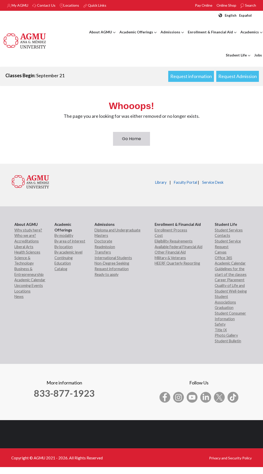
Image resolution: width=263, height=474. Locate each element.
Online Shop (226, 5)
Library (160, 182)
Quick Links (96, 5)
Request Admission (237, 76)
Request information (191, 76)
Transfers (103, 252)
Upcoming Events (28, 285)
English (231, 15)
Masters (101, 235)
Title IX (221, 330)
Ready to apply (106, 274)
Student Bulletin (228, 341)
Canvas (221, 252)
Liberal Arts (23, 247)
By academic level (68, 252)
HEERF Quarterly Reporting (177, 263)
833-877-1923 (64, 393)
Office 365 (223, 258)
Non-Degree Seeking (112, 263)
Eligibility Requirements (174, 241)
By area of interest (69, 241)
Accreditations (26, 241)
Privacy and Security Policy (230, 458)
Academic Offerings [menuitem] (138, 37)
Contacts (222, 235)
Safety (220, 324)
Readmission (105, 247)
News (19, 296)
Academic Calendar (29, 280)
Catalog (60, 269)
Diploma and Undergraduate (117, 230)
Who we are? (25, 235)
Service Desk (212, 182)
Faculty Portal (185, 182)
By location (63, 247)
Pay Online (203, 5)
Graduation (224, 307)
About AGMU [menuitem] (102, 37)
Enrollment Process (171, 230)
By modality (63, 235)
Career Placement (230, 280)
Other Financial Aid (170, 252)
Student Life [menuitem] (238, 60)
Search (250, 5)
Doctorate (103, 241)
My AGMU (19, 5)
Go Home (131, 139)
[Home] (25, 40)
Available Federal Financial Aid (178, 247)
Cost (159, 235)
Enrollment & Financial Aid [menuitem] (212, 37)
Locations (71, 5)
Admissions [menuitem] (172, 37)
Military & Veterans (170, 258)
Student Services (229, 230)
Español (245, 15)
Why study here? (28, 230)
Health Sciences (27, 252)
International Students (113, 258)
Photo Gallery (226, 335)
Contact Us (45, 5)
